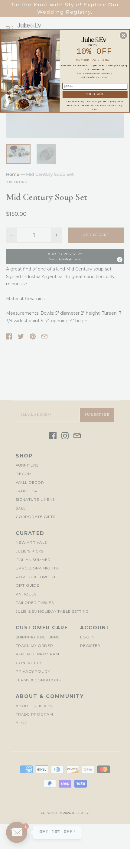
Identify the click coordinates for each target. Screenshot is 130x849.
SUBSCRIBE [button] (95, 94)
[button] (123, 35)
